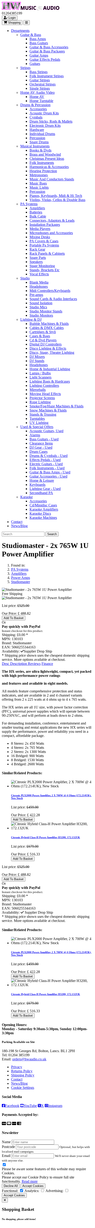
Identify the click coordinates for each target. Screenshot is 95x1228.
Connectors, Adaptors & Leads (52, 220)
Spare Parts (38, 258)
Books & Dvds (40, 150)
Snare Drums (39, 142)
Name (6, 1142)
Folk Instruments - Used (47, 468)
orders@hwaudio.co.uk (29, 1059)
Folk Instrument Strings (47, 76)
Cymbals (36, 117)
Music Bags (38, 183)
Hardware (37, 130)
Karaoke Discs (40, 513)
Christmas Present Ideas (47, 158)
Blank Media (39, 282)
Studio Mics (38, 307)
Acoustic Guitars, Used (46, 431)
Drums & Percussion (35, 105)
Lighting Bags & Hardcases (50, 381)
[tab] (15, 664)
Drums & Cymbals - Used (49, 456)
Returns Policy (22, 1071)
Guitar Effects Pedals (45, 59)
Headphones (39, 286)
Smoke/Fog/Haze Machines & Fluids (56, 406)
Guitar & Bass (30, 35)
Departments (20, 31)
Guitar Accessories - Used (48, 476)
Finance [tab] (47, 664)
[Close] (5, 1200)
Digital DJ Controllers (46, 344)
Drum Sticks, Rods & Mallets (51, 121)
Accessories (38, 109)
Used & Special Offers (36, 427)
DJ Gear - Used (41, 447)
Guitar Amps (39, 55)
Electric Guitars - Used (46, 464)
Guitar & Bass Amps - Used (50, 472)
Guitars (35, 64)
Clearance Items (41, 443)
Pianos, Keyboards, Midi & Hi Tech (56, 196)
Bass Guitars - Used (44, 439)
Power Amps (20, 578)
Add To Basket (14, 618)
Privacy (16, 1067)
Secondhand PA (41, 493)
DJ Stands (37, 361)
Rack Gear (37, 249)
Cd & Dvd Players (43, 340)
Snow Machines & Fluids (48, 410)
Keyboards (37, 485)
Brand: (7, 643)
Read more (30, 1181)
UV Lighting (39, 423)
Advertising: (54, 1191)
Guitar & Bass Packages (47, 51)
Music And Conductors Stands (52, 179)
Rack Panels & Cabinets (47, 253)
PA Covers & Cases (44, 241)
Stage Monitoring (42, 266)
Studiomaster (20, 582)
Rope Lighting (40, 402)
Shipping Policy (22, 1075)
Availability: (11, 651)
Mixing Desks (40, 237)
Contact (16, 522)
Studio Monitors (41, 315)
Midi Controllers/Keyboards (50, 291)
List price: (9, 606)
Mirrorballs (38, 390)
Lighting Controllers (44, 385)
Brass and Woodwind (45, 154)
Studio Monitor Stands (46, 311)
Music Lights (39, 187)
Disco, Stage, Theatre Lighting (52, 352)
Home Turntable (41, 101)
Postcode (8, 1147)
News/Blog (19, 526)
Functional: (10, 1191)
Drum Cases (39, 452)
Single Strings (40, 88)
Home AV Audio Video (37, 92)
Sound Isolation (41, 303)
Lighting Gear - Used (45, 489)
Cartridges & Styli (43, 332)
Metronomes (39, 175)
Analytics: (31, 1191)
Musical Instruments (35, 146)
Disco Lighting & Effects (48, 348)
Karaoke (26, 497)
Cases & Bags (40, 336)
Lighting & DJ (31, 319)
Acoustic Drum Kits (44, 113)
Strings (25, 68)
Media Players (40, 229)
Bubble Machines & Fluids (49, 324)
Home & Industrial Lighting (50, 369)
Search (52, 534)
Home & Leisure (42, 480)
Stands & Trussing (43, 414)
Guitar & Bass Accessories (49, 47)
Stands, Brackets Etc (44, 270)
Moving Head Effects (45, 394)
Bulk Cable (38, 216)
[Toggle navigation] (26, 22)
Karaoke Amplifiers (44, 509)
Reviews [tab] (34, 664)
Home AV (37, 97)
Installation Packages (45, 225)
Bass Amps (38, 39)
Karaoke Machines (43, 518)
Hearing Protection (43, 171)
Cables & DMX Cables (47, 328)
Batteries (36, 212)
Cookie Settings (22, 1088)
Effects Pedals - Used (45, 460)
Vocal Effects (39, 274)
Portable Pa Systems (44, 245)
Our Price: (10, 613)
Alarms (35, 435)
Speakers (36, 262)
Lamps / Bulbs (40, 373)
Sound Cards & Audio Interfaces (53, 299)
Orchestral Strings (43, 84)
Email (6, 1156)
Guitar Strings (40, 80)
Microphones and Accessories (51, 233)
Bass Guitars (39, 43)
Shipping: (9, 635)
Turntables (37, 418)
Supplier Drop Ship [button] (38, 651)
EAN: (6, 647)
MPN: (6, 639)
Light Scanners (40, 377)
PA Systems (29, 204)
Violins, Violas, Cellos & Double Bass (57, 200)
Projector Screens (42, 398)
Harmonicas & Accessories (49, 167)
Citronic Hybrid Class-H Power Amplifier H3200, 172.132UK (45, 837)
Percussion (37, 138)
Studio (25, 278)
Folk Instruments (42, 163)
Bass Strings (39, 72)
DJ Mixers (37, 357)
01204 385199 (19, 1055)
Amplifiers (37, 208)
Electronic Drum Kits (45, 125)
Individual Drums (42, 134)
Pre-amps (36, 295)
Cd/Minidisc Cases (43, 505)
